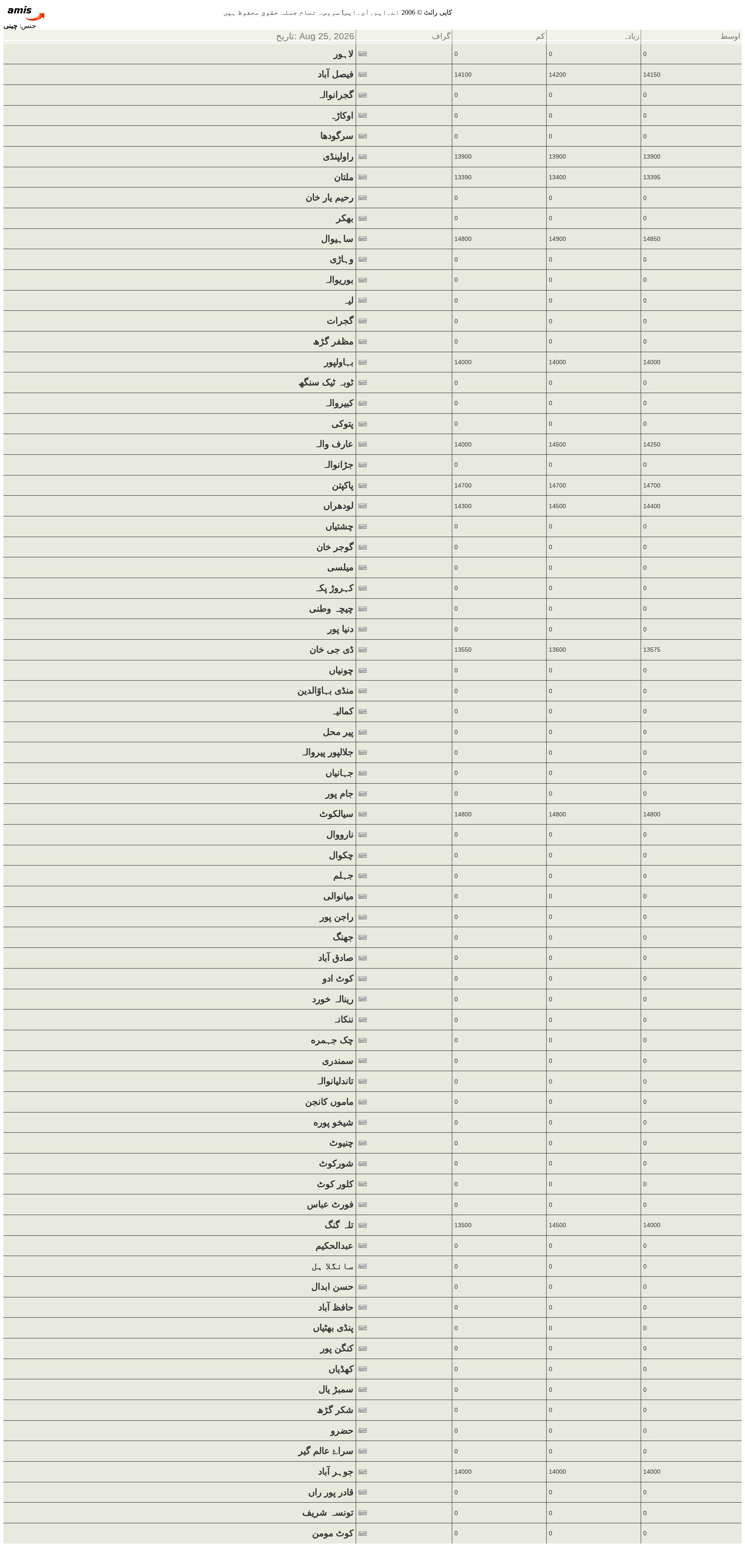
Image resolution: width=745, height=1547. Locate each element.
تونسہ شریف (328, 1512)
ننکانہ (343, 1019)
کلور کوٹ (335, 1184)
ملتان (344, 177)
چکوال (341, 855)
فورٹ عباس (330, 1204)
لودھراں (338, 505)
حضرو (342, 1430)
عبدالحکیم (335, 1246)
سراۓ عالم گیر (326, 1451)
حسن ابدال (332, 1286)
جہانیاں (340, 773)
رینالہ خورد (333, 999)
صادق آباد (336, 958)
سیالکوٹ (336, 814)
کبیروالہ (339, 403)
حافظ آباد (336, 1307)
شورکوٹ (336, 1163)
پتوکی (343, 424)
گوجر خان (335, 547)
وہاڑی (342, 259)
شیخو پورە (333, 1122)
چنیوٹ (341, 1143)
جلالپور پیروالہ (327, 752)
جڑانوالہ (338, 464)
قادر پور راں (331, 1492)
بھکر (345, 218)
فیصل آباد (336, 74)
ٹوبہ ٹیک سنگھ (326, 382)
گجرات (340, 321)
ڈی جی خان (332, 649)
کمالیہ (342, 711)
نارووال (340, 834)
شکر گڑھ (335, 1410)
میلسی (340, 567)
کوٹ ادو (338, 978)
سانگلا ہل (333, 1266)
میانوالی (338, 896)
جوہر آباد (336, 1471)
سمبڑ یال (336, 1389)
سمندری (338, 1061)
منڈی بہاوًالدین (325, 690)
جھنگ (343, 937)
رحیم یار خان (330, 197)
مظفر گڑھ (333, 341)
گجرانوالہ (335, 95)
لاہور (344, 54)
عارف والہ (334, 444)
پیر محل (338, 732)
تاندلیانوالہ (334, 1081)
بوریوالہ (339, 280)
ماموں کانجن (329, 1102)
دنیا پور (341, 629)
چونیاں (341, 670)
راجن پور (337, 917)
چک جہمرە (332, 1040)
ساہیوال (337, 239)
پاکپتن (343, 485)
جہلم (343, 875)
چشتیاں (340, 526)
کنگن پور (337, 1348)
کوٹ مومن (333, 1533)
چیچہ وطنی (331, 608)
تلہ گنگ (339, 1225)
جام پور (340, 793)
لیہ (348, 300)
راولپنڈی (338, 156)
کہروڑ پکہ (334, 588)
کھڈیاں (341, 1369)
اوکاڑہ (342, 115)
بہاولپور (339, 362)
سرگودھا (337, 136)
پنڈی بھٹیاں (333, 1327)
